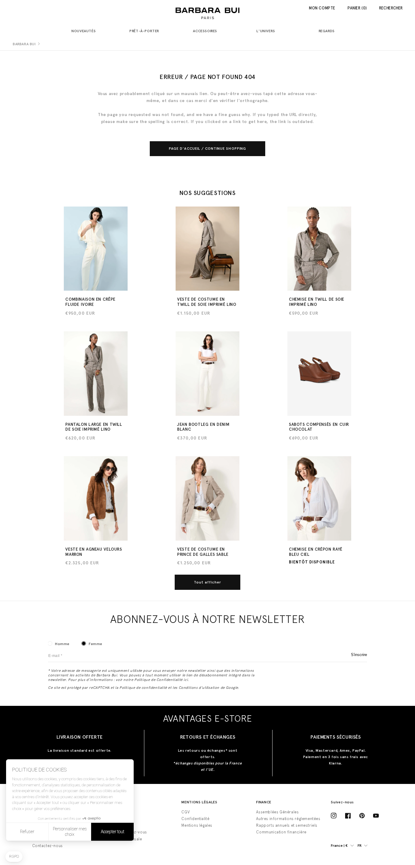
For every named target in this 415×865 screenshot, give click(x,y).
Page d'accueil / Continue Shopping (207, 148)
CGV (185, 812)
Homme (62, 644)
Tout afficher (207, 582)
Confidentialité (195, 818)
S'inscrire (359, 654)
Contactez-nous (47, 845)
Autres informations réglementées (288, 818)
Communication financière (281, 832)
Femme (95, 644)
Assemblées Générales (277, 812)
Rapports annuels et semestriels (286, 825)
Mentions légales (196, 825)
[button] (86, 31)
